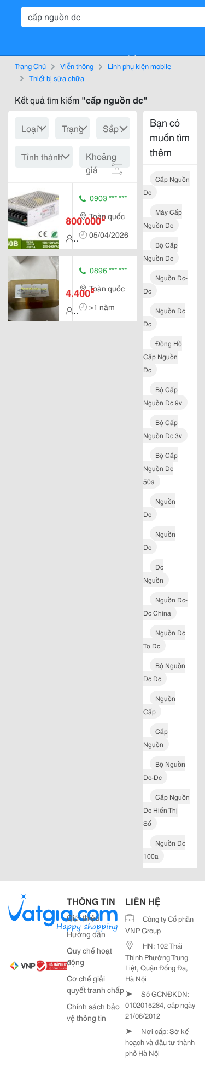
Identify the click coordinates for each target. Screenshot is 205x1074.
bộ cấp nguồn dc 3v (162, 428)
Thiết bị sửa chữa (56, 78)
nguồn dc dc (164, 317)
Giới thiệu (83, 917)
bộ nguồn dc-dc (164, 770)
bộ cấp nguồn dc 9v (162, 395)
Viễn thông (76, 66)
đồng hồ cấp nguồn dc (162, 356)
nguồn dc (159, 507)
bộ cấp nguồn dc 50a (160, 468)
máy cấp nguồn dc (162, 218)
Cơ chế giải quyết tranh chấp (95, 984)
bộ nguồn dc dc (164, 672)
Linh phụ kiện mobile (139, 66)
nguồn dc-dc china (165, 606)
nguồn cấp (159, 704)
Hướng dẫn (86, 933)
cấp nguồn (155, 737)
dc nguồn (153, 573)
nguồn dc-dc (165, 284)
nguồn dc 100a (164, 849)
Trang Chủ (30, 66)
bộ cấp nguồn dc (160, 251)
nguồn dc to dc (164, 639)
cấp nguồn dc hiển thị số (166, 810)
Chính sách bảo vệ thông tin (93, 1012)
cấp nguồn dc (166, 185)
